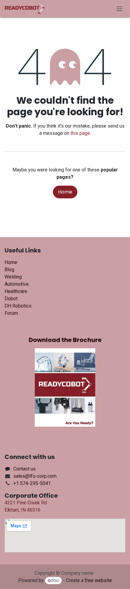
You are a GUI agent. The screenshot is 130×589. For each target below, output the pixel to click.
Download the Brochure (65, 340)
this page (80, 133)
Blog (9, 269)
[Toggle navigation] (119, 8)
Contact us (24, 469)
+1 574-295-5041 (32, 483)
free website (98, 580)
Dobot (11, 298)
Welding (13, 277)
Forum (11, 313)
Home (65, 191)
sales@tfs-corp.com (35, 476)
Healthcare (16, 291)
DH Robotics (18, 306)
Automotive (17, 284)
